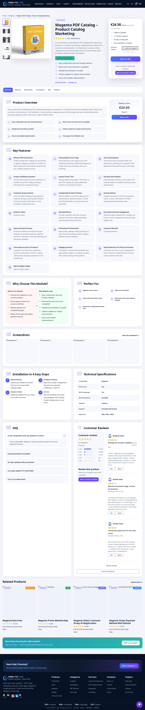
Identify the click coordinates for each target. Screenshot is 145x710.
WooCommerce (57, 696)
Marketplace (74, 685)
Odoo (53, 685)
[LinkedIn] (16, 695)
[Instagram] (12, 695)
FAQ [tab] (49, 90)
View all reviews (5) (108, 571)
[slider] (85, 439)
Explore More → (136, 582)
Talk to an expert (131, 643)
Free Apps (73, 692)
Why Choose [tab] (28, 90)
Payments (89, 708)
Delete (120, 469)
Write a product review (88, 479)
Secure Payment (130, 685)
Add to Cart (124, 117)
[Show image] (6, 22)
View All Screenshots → (130, 335)
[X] (8, 695)
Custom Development (95, 681)
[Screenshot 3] (89, 351)
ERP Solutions (74, 688)
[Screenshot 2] (56, 351)
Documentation (60, 82)
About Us (110, 681)
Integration (92, 688)
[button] (128, 4)
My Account (129, 692)
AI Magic (73, 681)
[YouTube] (21, 695)
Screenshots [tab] (40, 90)
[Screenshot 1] (22, 351)
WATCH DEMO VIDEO (64, 58)
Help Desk (128, 681)
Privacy (76, 708)
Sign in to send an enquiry (125, 73)
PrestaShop (55, 681)
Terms (109, 692)
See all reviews (111, 566)
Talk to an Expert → (129, 666)
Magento (11, 16)
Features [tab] (18, 90)
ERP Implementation (95, 685)
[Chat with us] (139, 704)
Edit (111, 469)
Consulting (91, 692)
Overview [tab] (8, 90)
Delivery (128, 688)
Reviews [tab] (57, 90)
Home (4, 16)
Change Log (72, 82)
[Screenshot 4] (123, 351)
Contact (109, 685)
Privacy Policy (111, 688)
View (4, 629)
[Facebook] (4, 695)
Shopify (54, 692)
